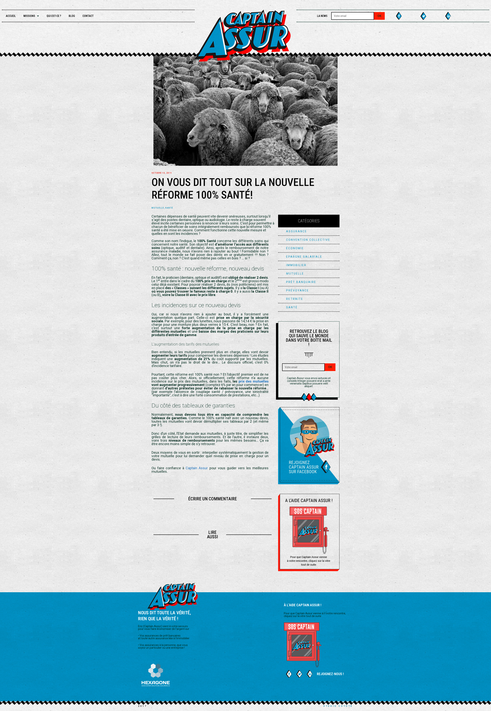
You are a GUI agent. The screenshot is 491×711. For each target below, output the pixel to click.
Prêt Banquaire (301, 282)
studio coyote (338, 706)
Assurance (296, 231)
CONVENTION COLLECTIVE (308, 239)
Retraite (294, 298)
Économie (295, 248)
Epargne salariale (304, 256)
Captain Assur (197, 468)
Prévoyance (297, 290)
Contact (88, 15)
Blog (72, 15)
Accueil (11, 15)
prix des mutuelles (254, 381)
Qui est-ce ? (54, 15)
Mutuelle (158, 208)
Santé (169, 208)
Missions (29, 15)
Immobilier (296, 265)
